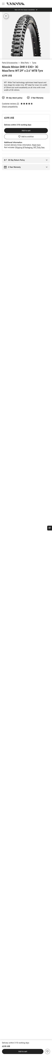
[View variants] (2, 56)
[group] (26, 35)
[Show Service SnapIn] (49, 528)
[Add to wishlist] (47, 1051)
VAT (35, 147)
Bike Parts (25, 62)
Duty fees (41, 147)
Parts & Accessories (10, 62)
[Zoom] (6, 16)
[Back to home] (16, 4)
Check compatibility (10, 106)
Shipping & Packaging (24, 147)
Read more (36, 145)
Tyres (34, 62)
